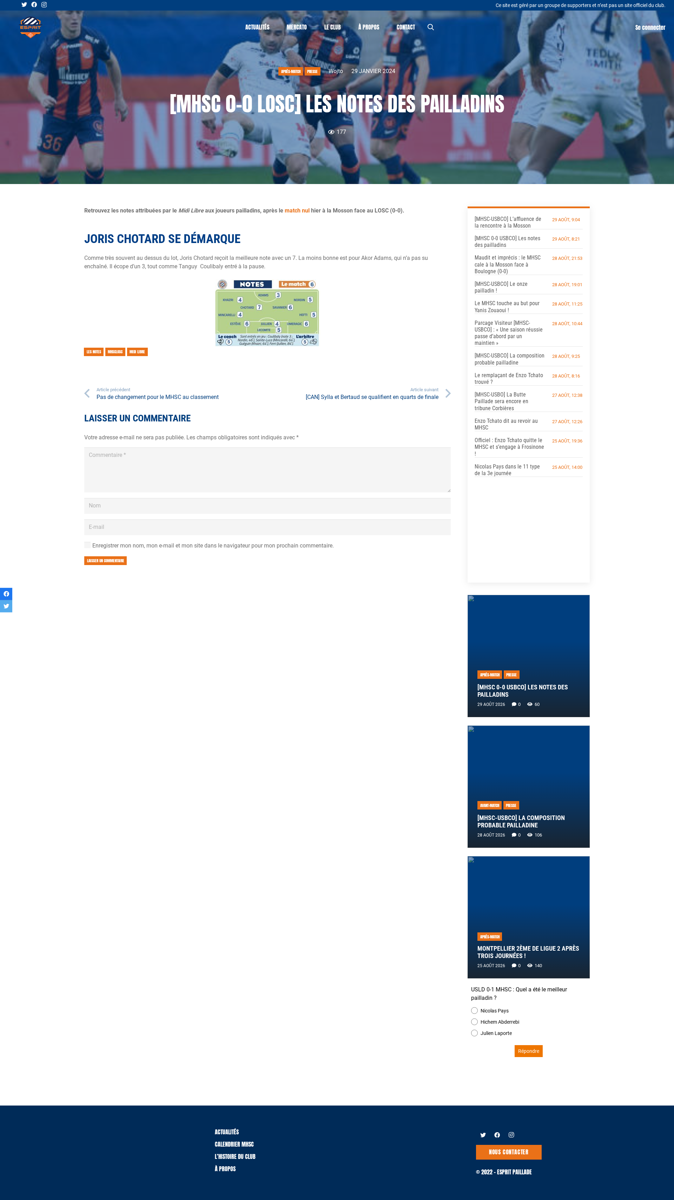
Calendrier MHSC (234, 1144)
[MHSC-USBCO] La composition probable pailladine (509, 359)
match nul (297, 210)
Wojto (336, 71)
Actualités (227, 1132)
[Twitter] (24, 4)
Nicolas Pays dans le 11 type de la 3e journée (507, 470)
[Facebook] (34, 4)
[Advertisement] (529, 524)
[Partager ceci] (6, 594)
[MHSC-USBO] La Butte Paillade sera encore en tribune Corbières (501, 401)
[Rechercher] (431, 27)
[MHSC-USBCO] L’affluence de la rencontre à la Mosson (508, 222)
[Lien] (30, 27)
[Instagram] (44, 5)
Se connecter (650, 27)
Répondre (528, 1051)
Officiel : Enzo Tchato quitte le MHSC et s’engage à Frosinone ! (509, 447)
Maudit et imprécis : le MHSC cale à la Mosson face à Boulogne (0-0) (508, 264)
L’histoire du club (235, 1156)
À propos (225, 1169)
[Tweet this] (6, 606)
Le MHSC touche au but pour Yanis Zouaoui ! (507, 306)
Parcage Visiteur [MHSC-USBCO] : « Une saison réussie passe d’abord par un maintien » (509, 333)
